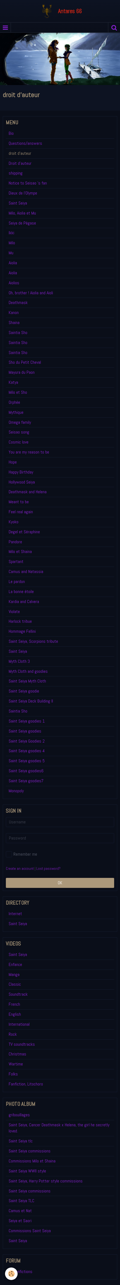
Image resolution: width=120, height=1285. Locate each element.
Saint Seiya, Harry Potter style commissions (46, 1181)
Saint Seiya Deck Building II (31, 701)
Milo (12, 243)
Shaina (14, 322)
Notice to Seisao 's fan (28, 183)
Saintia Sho (18, 332)
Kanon (14, 312)
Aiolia (13, 263)
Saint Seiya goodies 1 (27, 721)
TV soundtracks (22, 1044)
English (15, 1014)
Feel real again (21, 512)
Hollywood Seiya (22, 482)
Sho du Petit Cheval (25, 362)
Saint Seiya (18, 203)
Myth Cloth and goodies (28, 671)
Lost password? (48, 868)
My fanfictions (20, 1271)
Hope (13, 462)
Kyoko (13, 522)
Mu (11, 253)
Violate (14, 611)
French (14, 1004)
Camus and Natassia (26, 571)
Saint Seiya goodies (25, 731)
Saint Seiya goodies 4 (27, 751)
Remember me (25, 854)
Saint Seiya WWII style (27, 1171)
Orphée (14, 402)
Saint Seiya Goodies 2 (27, 741)
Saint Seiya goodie (24, 691)
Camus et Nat (20, 1211)
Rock (13, 1034)
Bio (11, 133)
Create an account (20, 868)
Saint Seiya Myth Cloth (27, 681)
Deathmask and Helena (28, 492)
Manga (14, 974)
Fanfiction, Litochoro (26, 1084)
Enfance (15, 964)
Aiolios (14, 283)
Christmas (17, 1054)
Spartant (16, 561)
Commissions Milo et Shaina (32, 1161)
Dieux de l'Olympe (23, 193)
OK (60, 883)
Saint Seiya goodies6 (26, 771)
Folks (13, 1074)
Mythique (16, 412)
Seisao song (19, 432)
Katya (13, 382)
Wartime (16, 1064)
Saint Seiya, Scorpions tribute (33, 641)
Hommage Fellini (22, 631)
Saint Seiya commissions (30, 1151)
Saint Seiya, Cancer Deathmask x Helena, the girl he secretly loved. (59, 1128)
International (19, 1024)
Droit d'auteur (20, 163)
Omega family (20, 422)
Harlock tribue (20, 621)
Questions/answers (25, 143)
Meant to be (19, 502)
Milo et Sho (18, 392)
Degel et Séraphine (24, 532)
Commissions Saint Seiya (30, 1231)
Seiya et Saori (20, 1221)
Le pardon (17, 581)
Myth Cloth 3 (19, 661)
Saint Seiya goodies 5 (27, 761)
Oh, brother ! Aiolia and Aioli (31, 293)
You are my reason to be (29, 452)
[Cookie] (11, 1273)
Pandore (15, 542)
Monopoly (16, 791)
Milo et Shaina (20, 551)
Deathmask (18, 302)
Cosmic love (18, 442)
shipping (16, 173)
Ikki (11, 233)
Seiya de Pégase (22, 223)
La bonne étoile (21, 591)
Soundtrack (18, 994)
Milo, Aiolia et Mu (22, 213)
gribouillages (19, 1115)
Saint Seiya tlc (21, 1141)
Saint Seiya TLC (21, 1201)
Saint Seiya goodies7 (26, 781)
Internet (15, 914)
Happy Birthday (21, 472)
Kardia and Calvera (24, 601)
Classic (15, 984)
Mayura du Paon (22, 372)
